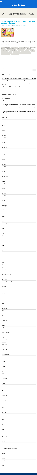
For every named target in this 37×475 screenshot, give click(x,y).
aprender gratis (4, 223)
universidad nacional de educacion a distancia (9, 448)
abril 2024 (3, 188)
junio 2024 (3, 183)
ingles (16, 25)
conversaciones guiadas (11, 49)
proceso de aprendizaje (25, 51)
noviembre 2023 (4, 200)
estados (3, 310)
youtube (3, 465)
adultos (3, 218)
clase (6, 25)
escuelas (3, 305)
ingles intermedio (5, 349)
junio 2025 (3, 154)
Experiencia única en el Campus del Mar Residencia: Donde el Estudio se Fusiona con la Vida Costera (19, 78)
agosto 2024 (4, 178)
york (2, 463)
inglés (10, 51)
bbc (2, 250)
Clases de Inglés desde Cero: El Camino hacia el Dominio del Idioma (18, 22)
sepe (2, 426)
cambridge (3, 259)
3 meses (3, 209)
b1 (2, 238)
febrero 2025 (4, 164)
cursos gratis (4, 284)
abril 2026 (3, 130)
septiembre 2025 (5, 147)
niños (2, 390)
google (3, 327)
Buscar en (3, 68)
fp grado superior (5, 320)
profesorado (4, 412)
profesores (3, 414)
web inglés (3, 458)
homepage (3, 107)
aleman (3, 221)
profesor (3, 409)
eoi (2, 301)
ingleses (3, 356)
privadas (3, 407)
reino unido (4, 421)
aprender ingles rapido (5, 226)
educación (3, 293)
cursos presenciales (5, 288)
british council (4, 255)
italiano (3, 368)
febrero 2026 (4, 135)
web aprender (4, 455)
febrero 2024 (4, 193)
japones (3, 371)
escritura (26, 50)
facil (2, 315)
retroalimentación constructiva (25, 52)
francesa (3, 325)
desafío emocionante (29, 49)
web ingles (3, 460)
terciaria (3, 429)
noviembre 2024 (4, 171)
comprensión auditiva (10, 48)
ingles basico (4, 342)
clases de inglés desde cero (24, 47)
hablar (3, 330)
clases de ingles (10, 25)
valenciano (3, 453)
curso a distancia (4, 279)
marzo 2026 (4, 132)
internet (3, 363)
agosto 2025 (4, 149)
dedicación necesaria (20, 49)
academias (3, 216)
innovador (3, 359)
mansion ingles (4, 378)
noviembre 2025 (4, 142)
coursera (3, 276)
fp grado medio (4, 317)
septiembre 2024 (5, 176)
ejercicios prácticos (13, 50)
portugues (3, 405)
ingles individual (4, 346)
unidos (3, 443)
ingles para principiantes (6, 351)
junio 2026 (3, 125)
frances (3, 322)
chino (2, 264)
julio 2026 (3, 123)
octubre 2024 (4, 173)
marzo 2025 (4, 161)
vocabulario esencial (14, 54)
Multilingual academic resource (7, 100)
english (14, 25)
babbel (3, 245)
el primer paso (21, 50)
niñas (2, 388)
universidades (4, 450)
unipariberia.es (18, 5)
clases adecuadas (14, 47)
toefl (2, 431)
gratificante (32, 50)
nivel (2, 392)
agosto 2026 (4, 120)
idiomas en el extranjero (6, 332)
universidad (4, 446)
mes (2, 380)
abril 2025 (3, 159)
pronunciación (15, 52)
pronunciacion (4, 417)
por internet (4, 402)
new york (3, 383)
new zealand (4, 385)
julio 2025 (3, 152)
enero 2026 (4, 137)
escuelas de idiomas (5, 308)
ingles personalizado (5, 354)
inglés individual (4, 344)
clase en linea (4, 269)
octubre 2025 (4, 144)
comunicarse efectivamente (20, 48)
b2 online (3, 242)
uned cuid (3, 441)
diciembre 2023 (4, 198)
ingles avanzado (4, 339)
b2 (2, 240)
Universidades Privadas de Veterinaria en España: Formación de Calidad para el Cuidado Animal (18, 80)
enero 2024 (4, 195)
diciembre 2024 (4, 169)
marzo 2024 (4, 190)
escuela (3, 303)
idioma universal (4, 51)
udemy (3, 434)
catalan (3, 262)
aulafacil (3, 235)
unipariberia (4, 97)
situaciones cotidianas (5, 54)
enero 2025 (4, 166)
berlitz (3, 252)
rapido (3, 419)
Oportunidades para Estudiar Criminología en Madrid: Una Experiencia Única (15, 86)
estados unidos (4, 313)
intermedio (3, 361)
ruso (2, 424)
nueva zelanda (4, 395)
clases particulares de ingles (6, 274)
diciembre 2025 (4, 140)
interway (3, 366)
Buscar (34, 69)
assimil (3, 233)
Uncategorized (4, 436)
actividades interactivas (6, 47)
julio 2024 (3, 181)
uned (2, 438)
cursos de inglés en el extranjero (7, 281)
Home (29, 16)
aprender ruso (4, 228)
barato (3, 247)
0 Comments (24, 25)
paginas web (4, 400)
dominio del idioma (5, 50)
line (2, 376)
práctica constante (17, 51)
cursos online (4, 286)
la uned (3, 373)
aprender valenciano (5, 230)
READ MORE (5, 59)
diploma (3, 291)
